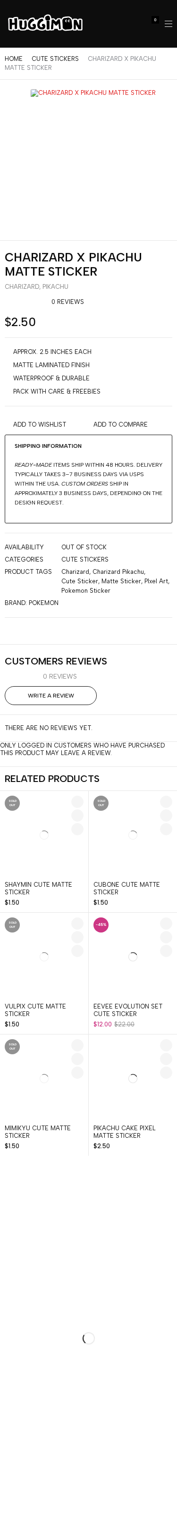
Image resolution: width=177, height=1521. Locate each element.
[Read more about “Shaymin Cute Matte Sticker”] (77, 829)
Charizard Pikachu (118, 571)
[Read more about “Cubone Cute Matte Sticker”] (166, 829)
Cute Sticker (79, 581)
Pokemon (44, 602)
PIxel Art (156, 581)
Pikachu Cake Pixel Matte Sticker (124, 1132)
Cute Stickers (55, 58)
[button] (166, 951)
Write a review (51, 695)
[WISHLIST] (77, 802)
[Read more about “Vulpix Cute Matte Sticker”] (77, 951)
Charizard (22, 286)
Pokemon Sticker (85, 590)
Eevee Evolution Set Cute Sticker (127, 1010)
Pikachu (55, 286)
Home (14, 58)
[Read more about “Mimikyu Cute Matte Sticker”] (77, 1073)
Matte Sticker (121, 581)
